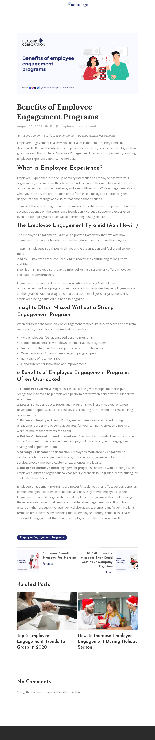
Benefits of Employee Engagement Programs (57, 111)
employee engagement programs (42, 537)
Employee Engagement (78, 126)
